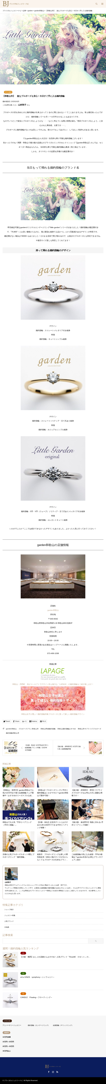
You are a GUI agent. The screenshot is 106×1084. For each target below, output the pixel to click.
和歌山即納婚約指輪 (48, 729)
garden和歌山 (53, 610)
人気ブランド (9, 921)
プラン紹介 (8, 92)
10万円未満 (7, 1037)
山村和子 (22, 105)
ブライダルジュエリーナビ (13, 1080)
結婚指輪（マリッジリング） (63, 1025)
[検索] (96, 4)
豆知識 (6, 927)
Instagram (53, 1072)
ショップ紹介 (9, 909)
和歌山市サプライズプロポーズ (89, 729)
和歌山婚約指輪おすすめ (67, 729)
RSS (57, 1072)
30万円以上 (7, 1051)
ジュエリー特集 (9, 915)
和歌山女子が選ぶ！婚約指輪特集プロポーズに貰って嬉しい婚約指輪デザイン (53, 714)
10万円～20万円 (8, 1042)
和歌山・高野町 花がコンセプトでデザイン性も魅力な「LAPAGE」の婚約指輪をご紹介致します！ (53, 684)
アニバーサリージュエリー (12, 1025)
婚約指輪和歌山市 (12, 733)
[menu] (102, 4)
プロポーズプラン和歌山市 (29, 729)
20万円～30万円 (8, 1046)
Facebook (49, 1072)
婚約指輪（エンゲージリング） (39, 1025)
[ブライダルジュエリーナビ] (16, 4)
